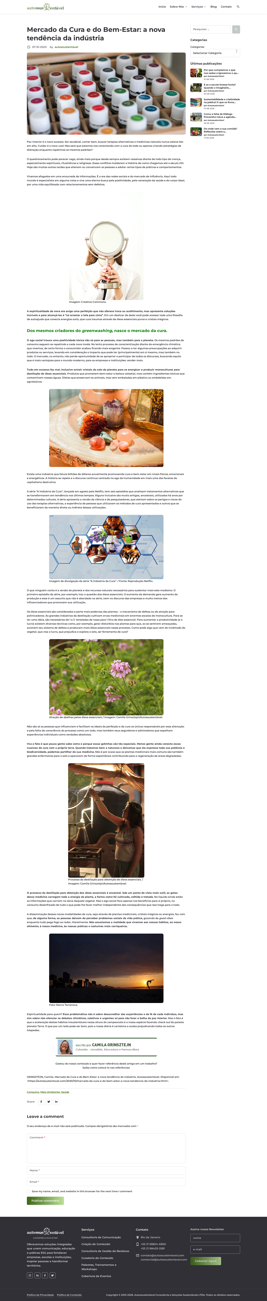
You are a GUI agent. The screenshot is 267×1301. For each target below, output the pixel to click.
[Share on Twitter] (49, 1102)
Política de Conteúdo (69, 1295)
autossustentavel (66, 47)
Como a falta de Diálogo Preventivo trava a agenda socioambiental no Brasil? (219, 116)
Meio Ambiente (50, 1092)
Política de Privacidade (40, 1295)
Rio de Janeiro (150, 1237)
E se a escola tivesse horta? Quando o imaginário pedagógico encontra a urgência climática (220, 86)
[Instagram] (30, 1275)
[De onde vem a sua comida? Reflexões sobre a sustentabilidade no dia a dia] (196, 131)
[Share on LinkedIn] (56, 1102)
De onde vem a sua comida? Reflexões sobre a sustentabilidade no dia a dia (220, 130)
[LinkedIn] (37, 1275)
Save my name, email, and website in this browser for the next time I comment (82, 1191)
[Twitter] (52, 1275)
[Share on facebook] (41, 1102)
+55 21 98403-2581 (153, 1248)
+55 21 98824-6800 (153, 1244)
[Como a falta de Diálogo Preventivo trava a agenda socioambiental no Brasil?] (196, 117)
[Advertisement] (215, 163)
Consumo (33, 1092)
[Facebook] (45, 1275)
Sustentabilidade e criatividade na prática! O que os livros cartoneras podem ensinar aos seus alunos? (222, 101)
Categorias (197, 46)
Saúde (65, 1092)
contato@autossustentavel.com (162, 1255)
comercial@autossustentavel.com (164, 1259)
